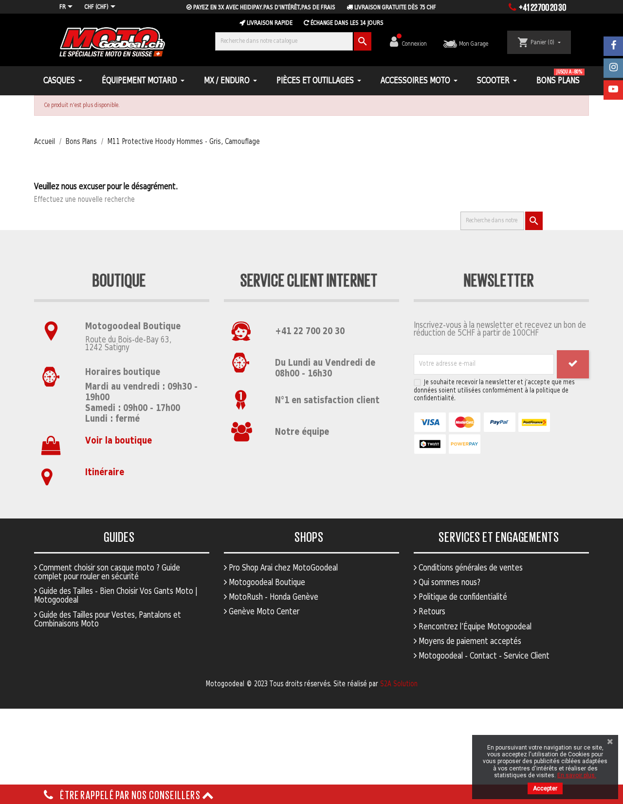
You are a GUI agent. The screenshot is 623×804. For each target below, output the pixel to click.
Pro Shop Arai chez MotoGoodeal (282, 568)
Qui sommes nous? (448, 582)
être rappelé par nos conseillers (130, 794)
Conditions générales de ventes (470, 568)
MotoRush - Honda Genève (272, 597)
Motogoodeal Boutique (266, 582)
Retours (431, 611)
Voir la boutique (118, 441)
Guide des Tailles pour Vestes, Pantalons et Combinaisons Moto (107, 619)
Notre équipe (302, 432)
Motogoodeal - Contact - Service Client (483, 656)
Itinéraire (104, 472)
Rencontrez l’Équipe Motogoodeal (474, 627)
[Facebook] (613, 46)
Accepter (545, 788)
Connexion (415, 44)
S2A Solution (399, 684)
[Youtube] (613, 90)
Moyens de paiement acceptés (469, 641)
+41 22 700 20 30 (310, 331)
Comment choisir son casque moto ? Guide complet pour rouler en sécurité (107, 572)
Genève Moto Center (263, 611)
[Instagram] (613, 68)
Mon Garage (473, 44)
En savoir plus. (576, 775)
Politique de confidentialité (462, 597)
